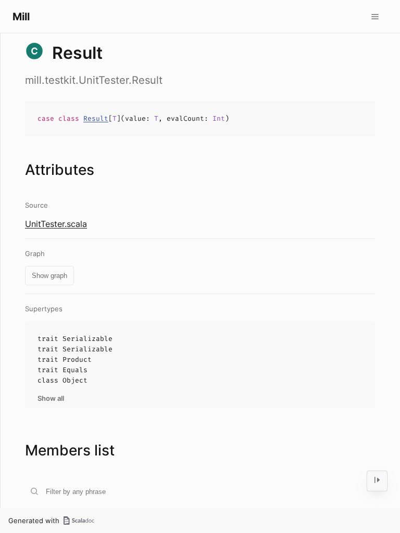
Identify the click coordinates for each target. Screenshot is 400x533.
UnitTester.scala (56, 224)
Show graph (49, 276)
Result (95, 118)
